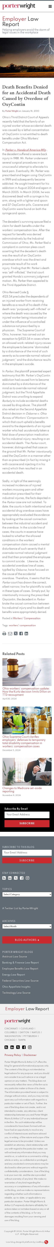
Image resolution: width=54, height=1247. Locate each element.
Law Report (20, 21)
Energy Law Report (13, 975)
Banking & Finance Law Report (20, 962)
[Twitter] (16, 878)
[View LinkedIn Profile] (10, 878)
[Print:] (4, 633)
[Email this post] (10, 633)
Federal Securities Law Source (20, 981)
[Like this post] (21, 633)
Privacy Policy (12, 1055)
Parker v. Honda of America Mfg (25, 150)
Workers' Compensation (26, 618)
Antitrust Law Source (14, 956)
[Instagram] (27, 878)
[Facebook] (21, 878)
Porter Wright (11, 111)
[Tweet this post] (16, 633)
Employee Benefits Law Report (20, 969)
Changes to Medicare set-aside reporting (22, 790)
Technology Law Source (16, 993)
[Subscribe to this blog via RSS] (4, 878)
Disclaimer (30, 1055)
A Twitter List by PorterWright (20, 908)
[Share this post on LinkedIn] (26, 633)
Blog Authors (20, 939)
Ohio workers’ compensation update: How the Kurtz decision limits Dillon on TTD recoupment (26, 691)
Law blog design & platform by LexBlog (25, 1242)
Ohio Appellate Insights (16, 987)
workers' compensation (22, 625)
